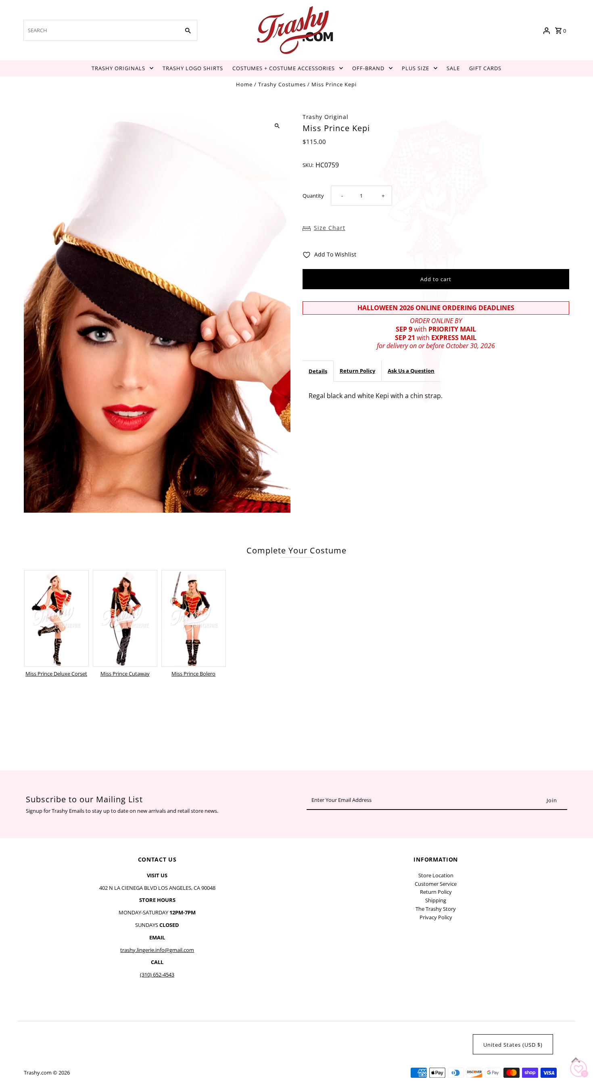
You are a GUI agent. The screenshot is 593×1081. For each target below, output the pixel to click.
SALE (453, 68)
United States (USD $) (513, 1044)
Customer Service (436, 883)
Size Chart (329, 227)
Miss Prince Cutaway (125, 673)
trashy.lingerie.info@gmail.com (157, 950)
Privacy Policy (436, 917)
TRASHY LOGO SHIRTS (193, 68)
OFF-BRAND (368, 68)
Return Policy (357, 370)
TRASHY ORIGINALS (118, 68)
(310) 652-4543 (157, 974)
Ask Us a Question (411, 370)
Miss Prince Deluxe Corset (56, 673)
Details (318, 371)
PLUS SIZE (415, 68)
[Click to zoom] (277, 126)
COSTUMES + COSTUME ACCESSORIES (283, 68)
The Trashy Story (436, 908)
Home (244, 84)
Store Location (435, 875)
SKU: (308, 165)
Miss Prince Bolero (193, 673)
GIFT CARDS (485, 68)
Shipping (435, 900)
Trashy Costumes (282, 84)
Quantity (313, 195)
